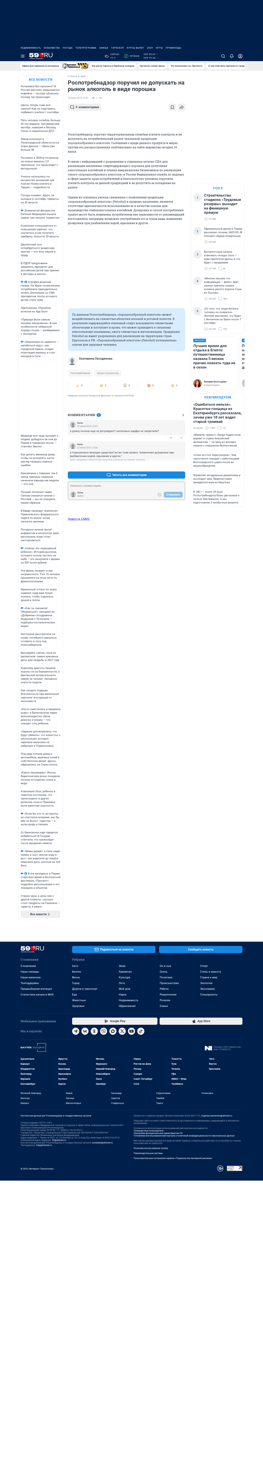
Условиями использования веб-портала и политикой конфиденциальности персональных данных (184, 1136)
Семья (164, 1006)
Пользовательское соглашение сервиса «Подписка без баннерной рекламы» (173, 1158)
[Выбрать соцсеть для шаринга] (181, 107)
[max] (112, 1031)
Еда (74, 994)
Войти (80, 496)
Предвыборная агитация (36, 988)
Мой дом (124, 988)
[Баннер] (75, 66)
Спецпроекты (209, 994)
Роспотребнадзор (80, 373)
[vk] (85, 1031)
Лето (122, 983)
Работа (164, 988)
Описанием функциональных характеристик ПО (158, 1133)
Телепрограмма (86, 48)
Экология (206, 983)
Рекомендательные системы (148, 1153)
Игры (159, 48)
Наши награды (30, 971)
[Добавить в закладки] (172, 107)
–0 (180, 437)
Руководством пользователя (149, 1130)
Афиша (103, 48)
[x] (122, 1031)
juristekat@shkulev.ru (102, 1142)
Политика (166, 977)
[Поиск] (223, 56)
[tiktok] (140, 1031)
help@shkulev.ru (44, 1145)
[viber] (103, 1031)
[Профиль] (240, 56)
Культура (124, 977)
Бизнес (76, 971)
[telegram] (75, 1031)
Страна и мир (208, 977)
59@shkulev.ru (59, 1140)
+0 (171, 437)
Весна (76, 977)
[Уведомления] (231, 56)
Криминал (125, 971)
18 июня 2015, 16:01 (78, 98)
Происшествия (169, 983)
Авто (75, 966)
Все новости (40, 79)
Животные (79, 1000)
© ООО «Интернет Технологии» (37, 1168)
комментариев (87, 107)
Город (75, 983)
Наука (122, 994)
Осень (163, 971)
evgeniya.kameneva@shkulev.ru (216, 1115)
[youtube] (131, 1031)
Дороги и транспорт (84, 988)
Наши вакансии (31, 977)
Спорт (204, 966)
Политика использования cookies (151, 1148)
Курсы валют (135, 48)
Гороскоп (117, 48)
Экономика (207, 988)
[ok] (94, 1031)
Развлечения (168, 994)
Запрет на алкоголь (108, 373)
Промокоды (173, 48)
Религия (165, 1000)
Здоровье (78, 1006)
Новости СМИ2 (79, 519)
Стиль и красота (210, 971)
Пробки (132, 56)
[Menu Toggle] (22, 56)
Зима (122, 966)
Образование (127, 1006)
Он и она (165, 966)
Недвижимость (31, 48)
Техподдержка (30, 983)
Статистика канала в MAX (37, 994)
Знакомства (52, 48)
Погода (68, 48)
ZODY (150, 48)
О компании (28, 966)
